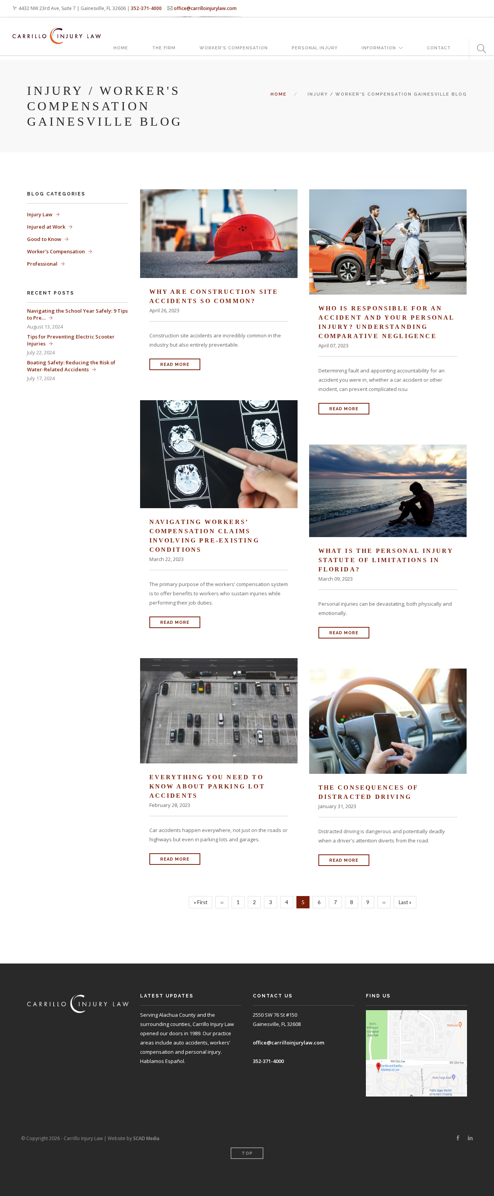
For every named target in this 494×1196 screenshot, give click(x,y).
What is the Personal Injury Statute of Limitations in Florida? (385, 560)
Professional (42, 263)
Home (120, 48)
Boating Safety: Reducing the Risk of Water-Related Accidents (71, 366)
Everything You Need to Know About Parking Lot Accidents (207, 786)
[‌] (457, 1138)
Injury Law (39, 214)
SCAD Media (146, 1138)
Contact (439, 48)
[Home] (56, 28)
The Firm (164, 48)
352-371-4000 (146, 8)
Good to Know (44, 239)
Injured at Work (46, 226)
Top (247, 1153)
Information (379, 48)
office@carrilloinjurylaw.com (205, 8)
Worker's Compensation (234, 48)
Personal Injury (315, 48)
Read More (174, 364)
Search (478, 49)
